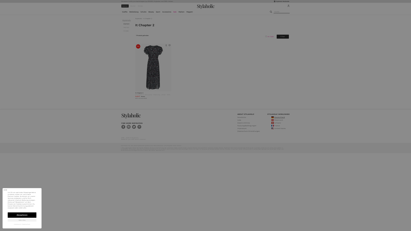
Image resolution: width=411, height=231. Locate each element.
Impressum (17, 224)
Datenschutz (26, 224)
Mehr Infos (22, 220)
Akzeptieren (22, 215)
